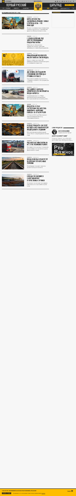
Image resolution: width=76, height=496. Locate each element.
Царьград (56, 5)
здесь (43, 493)
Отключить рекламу (69, 4)
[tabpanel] (63, 149)
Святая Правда (56, 12)
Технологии (29, 36)
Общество (29, 17)
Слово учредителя (57, 127)
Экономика (29, 104)
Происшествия (30, 70)
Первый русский (16, 5)
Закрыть (69, 490)
